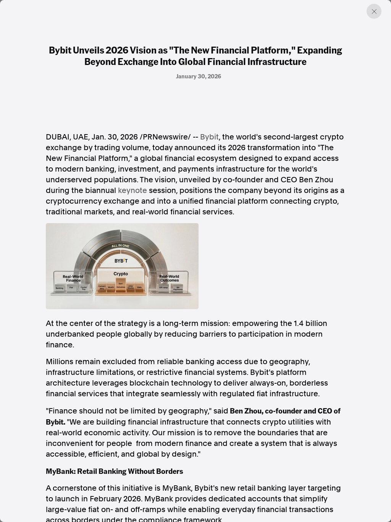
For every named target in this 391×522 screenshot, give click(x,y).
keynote (132, 190)
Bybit (209, 136)
